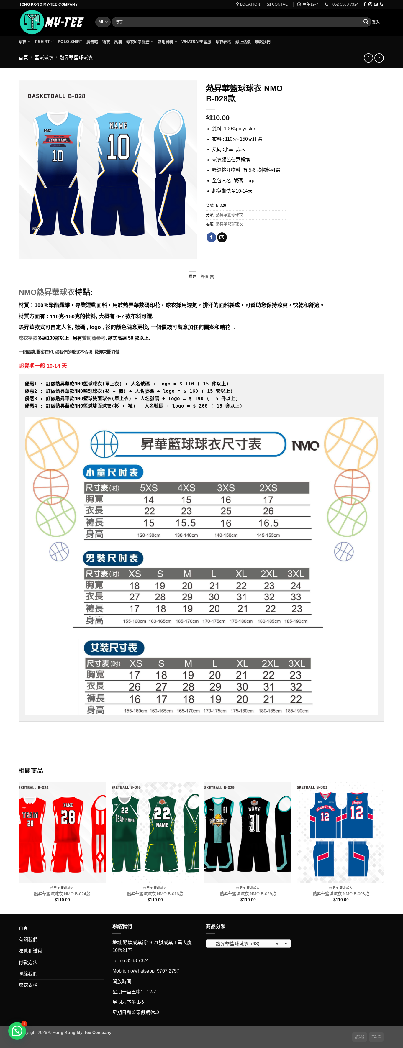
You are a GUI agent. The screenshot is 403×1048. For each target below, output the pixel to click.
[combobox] (248, 943)
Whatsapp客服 (196, 42)
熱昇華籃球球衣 (76, 57)
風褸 (118, 42)
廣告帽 (92, 42)
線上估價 (243, 42)
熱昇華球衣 (47, 292)
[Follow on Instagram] (370, 4)
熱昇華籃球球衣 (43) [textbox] (245, 943)
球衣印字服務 (138, 42)
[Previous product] (379, 58)
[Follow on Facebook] (364, 4)
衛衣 (106, 42)
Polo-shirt (70, 42)
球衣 (23, 42)
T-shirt (42, 42)
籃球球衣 (44, 57)
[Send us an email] (376, 4)
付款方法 (28, 962)
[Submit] (366, 22)
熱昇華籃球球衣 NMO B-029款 (248, 893)
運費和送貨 (30, 950)
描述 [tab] (192, 276)
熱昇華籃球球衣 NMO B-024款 (62, 893)
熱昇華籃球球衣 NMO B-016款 (155, 893)
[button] (376, 22)
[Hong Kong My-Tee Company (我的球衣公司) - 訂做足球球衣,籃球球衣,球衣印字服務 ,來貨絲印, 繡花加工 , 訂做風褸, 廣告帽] (52, 22)
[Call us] (381, 4)
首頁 (23, 57)
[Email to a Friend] (222, 237)
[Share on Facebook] (211, 237)
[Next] (384, 847)
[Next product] (368, 58)
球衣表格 (223, 42)
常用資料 (165, 42)
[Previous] (18, 847)
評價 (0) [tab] (207, 276)
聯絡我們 (263, 42)
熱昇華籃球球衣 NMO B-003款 (341, 893)
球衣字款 (28, 338)
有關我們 (28, 939)
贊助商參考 (94, 338)
